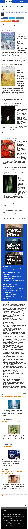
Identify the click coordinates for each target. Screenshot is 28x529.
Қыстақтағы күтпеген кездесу (14, 25)
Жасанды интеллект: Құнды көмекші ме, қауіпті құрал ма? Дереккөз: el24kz (13, 231)
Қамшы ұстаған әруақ (10, 133)
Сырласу (5, 469)
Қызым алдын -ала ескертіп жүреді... (14, 208)
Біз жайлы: (5, 510)
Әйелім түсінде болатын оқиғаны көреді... (13, 204)
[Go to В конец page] (13, 219)
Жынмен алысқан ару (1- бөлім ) (13, 213)
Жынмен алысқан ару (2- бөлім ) (13, 210)
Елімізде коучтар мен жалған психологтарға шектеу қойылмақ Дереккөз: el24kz (13, 260)
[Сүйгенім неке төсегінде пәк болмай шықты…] (14, 479)
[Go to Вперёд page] (10, 219)
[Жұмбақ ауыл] (14, 454)
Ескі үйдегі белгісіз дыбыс (12, 100)
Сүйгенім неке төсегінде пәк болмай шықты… (12, 472)
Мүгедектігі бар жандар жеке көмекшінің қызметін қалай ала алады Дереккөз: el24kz (14, 246)
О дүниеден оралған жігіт (11, 397)
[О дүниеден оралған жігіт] (14, 404)
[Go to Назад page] (7, 219)
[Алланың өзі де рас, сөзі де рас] (14, 429)
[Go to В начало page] (4, 219)
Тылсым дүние (18, 28)
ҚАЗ (19, 1)
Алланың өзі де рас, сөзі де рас (13, 421)
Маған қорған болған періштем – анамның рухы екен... (15, 168)
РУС (22, 1)
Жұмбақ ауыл (7, 446)
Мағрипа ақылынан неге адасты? (14, 61)
